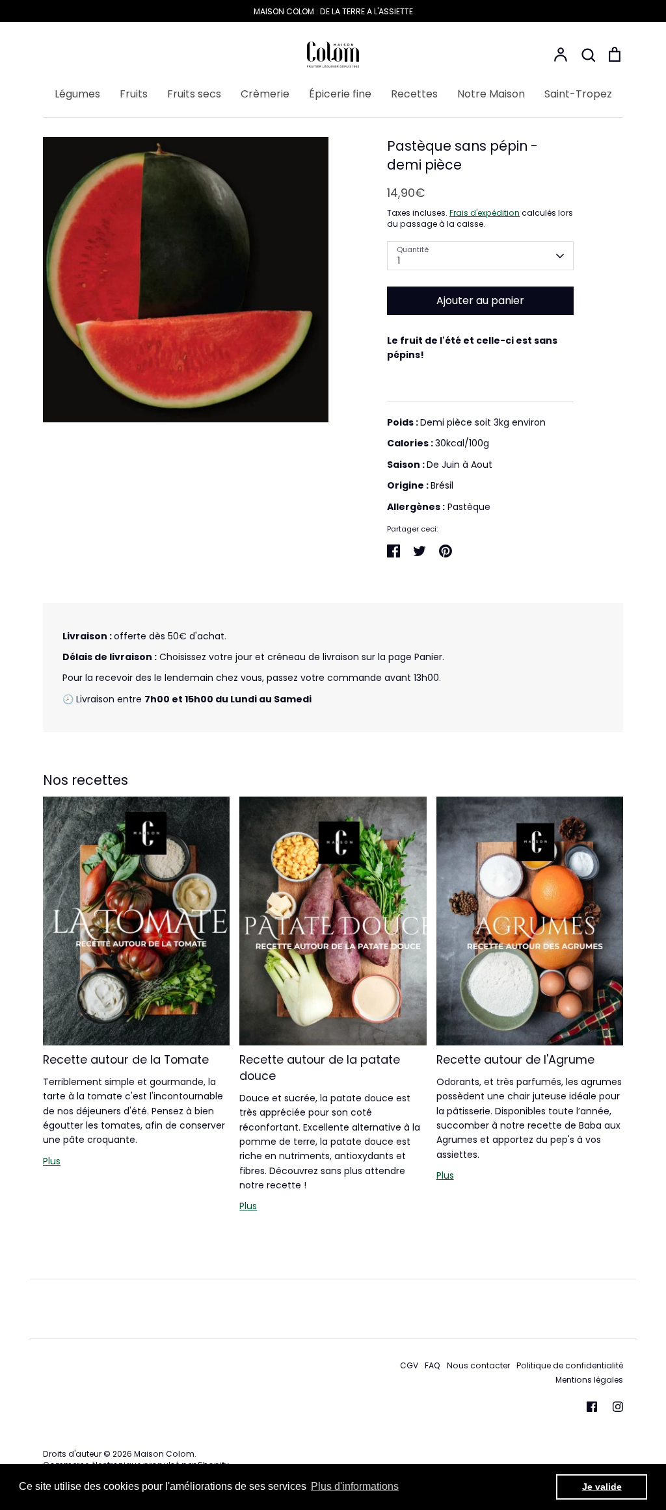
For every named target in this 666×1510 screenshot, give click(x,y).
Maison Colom (164, 1453)
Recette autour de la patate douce (319, 1067)
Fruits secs (194, 93)
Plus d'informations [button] (355, 1486)
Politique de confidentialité (569, 1365)
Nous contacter (478, 1365)
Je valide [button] (602, 1486)
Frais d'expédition (484, 212)
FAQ (432, 1365)
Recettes (414, 93)
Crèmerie (265, 93)
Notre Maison (491, 93)
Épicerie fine (340, 93)
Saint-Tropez (578, 93)
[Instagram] (618, 1407)
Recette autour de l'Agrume (515, 1059)
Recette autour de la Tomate (126, 1059)
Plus (51, 1161)
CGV (409, 1365)
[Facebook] (592, 1407)
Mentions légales (589, 1379)
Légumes (77, 93)
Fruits (134, 93)
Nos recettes (85, 780)
